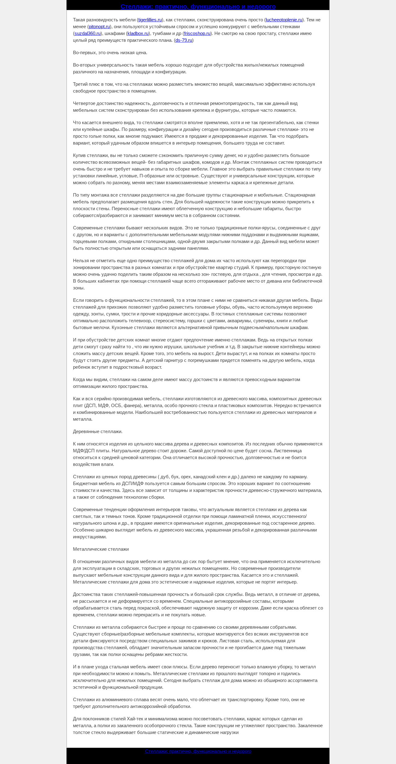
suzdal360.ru (88, 33)
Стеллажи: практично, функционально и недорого (198, 6)
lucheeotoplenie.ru (284, 19)
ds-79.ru (183, 40)
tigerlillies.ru (150, 19)
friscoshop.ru (197, 33)
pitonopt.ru (99, 26)
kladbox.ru (137, 33)
